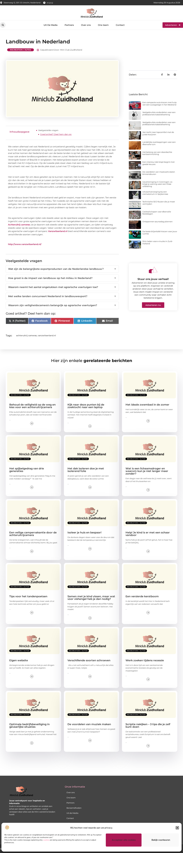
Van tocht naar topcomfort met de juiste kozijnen (158, 133)
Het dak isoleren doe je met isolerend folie (85, 470)
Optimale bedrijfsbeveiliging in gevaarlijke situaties (29, 725)
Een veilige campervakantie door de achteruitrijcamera (33, 534)
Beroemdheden (73, 808)
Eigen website (18, 660)
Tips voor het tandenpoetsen (28, 596)
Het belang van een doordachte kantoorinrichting (157, 153)
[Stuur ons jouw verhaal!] (153, 270)
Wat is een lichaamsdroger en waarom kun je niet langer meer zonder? (147, 471)
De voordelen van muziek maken (89, 724)
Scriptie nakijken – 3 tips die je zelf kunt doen (148, 725)
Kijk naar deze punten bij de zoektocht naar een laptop (85, 406)
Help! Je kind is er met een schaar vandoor (148, 534)
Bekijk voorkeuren (161, 840)
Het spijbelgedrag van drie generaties (26, 470)
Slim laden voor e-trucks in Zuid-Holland (157, 242)
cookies (46, 840)
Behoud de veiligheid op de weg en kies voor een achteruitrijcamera (32, 406)
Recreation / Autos (20, 50)
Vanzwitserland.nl (57, 231)
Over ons (86, 25)
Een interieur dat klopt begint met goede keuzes (158, 163)
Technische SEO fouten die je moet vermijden (158, 202)
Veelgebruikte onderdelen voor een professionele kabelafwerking (159, 113)
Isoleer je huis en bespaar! (84, 532)
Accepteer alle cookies (124, 840)
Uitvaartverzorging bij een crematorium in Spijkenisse (155, 193)
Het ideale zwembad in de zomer (147, 404)
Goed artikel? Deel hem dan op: (56, 134)
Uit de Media (72, 813)
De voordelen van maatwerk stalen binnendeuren (158, 173)
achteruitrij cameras (26, 335)
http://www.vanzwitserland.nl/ (24, 244)
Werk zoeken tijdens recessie (145, 660)
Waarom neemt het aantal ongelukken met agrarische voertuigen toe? (62, 287)
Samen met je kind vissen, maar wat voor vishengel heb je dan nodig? (91, 598)
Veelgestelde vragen (48, 130)
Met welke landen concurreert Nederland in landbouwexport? (62, 296)
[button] (177, 827)
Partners (69, 25)
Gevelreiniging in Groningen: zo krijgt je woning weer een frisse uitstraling (157, 184)
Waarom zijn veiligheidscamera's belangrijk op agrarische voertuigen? (62, 305)
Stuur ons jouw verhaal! (153, 279)
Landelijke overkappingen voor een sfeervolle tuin (159, 143)
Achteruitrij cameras (19, 224)
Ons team (103, 25)
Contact (120, 25)
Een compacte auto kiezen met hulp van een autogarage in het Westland (159, 103)
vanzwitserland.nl (47, 335)
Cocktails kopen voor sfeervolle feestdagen (156, 212)
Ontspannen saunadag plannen (157, 221)
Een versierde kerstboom (142, 596)
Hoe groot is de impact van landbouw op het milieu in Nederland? (62, 278)
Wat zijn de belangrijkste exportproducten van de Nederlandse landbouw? (62, 268)
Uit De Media (50, 25)
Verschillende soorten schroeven (88, 660)
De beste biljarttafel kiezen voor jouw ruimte (159, 232)
